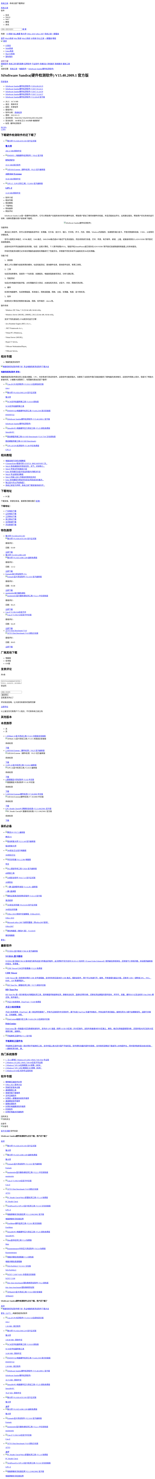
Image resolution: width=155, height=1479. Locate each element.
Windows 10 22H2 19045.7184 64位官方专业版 (24, 1063)
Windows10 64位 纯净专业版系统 (19, 1071)
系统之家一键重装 (51, 34)
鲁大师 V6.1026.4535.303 (15, 536)
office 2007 (40, 34)
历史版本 (4, 82)
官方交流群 (5, 1131)
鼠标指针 (9, 57)
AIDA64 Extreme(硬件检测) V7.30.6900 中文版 (24, 794)
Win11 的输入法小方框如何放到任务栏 (20, 477)
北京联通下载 (10, 522)
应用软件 (27, 64)
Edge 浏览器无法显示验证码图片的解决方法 (23, 472)
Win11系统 (26, 38)
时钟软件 (9, 1109)
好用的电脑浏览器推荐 (14, 1112)
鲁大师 (23, 34)
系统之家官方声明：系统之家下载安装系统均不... (25, 485)
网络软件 (4, 64)
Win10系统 (9, 38)
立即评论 (4, 707)
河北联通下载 (10, 525)
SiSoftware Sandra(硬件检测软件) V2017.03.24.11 (24, 89)
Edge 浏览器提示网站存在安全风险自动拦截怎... (24, 480)
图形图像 (20, 64)
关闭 (3, 1141)
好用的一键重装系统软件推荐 (17, 1098)
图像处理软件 (10, 1104)
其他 (5, 41)
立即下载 (9, 552)
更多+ (18, 372)
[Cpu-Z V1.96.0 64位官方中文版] (18, 615)
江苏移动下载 (10, 516)
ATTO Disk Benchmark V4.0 (16, 631)
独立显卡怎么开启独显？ (15, 483)
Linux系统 (9, 51)
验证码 (3, 686)
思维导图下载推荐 (12, 1093)
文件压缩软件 (10, 1096)
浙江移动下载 (10, 519)
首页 (3, 38)
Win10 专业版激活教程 (14, 474)
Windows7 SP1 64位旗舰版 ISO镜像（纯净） (23, 1065)
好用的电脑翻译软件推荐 (15, 1106)
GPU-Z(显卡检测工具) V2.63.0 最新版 (21, 765)
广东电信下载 (10, 511)
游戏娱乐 (50, 64)
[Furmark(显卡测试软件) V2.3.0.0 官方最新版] (23, 577)
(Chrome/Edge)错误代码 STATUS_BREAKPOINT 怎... (26, 463)
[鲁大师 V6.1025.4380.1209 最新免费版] (21, 558)
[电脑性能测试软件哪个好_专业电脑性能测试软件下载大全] (25, 1309)
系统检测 (18, 112)
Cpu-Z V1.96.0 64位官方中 (15, 612)
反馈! (38, 501)
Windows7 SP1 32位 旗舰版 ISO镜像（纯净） (23, 1068)
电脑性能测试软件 (8, 372)
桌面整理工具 (10, 1090)
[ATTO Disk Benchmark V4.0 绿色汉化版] (21, 633)
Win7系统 (17, 38)
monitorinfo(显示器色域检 (15, 593)
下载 (7, 748)
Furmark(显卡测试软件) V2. (16, 574)
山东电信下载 (10, 514)
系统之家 (4, 3)
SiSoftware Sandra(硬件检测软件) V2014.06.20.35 (24, 86)
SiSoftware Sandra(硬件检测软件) (41, 69)
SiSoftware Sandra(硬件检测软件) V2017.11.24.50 (24, 92)
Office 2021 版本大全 (13, 1085)
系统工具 (12, 64)
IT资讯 (8, 46)
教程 (54, 38)
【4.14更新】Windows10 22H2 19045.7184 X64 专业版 (27, 1060)
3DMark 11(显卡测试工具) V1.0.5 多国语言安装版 (25, 736)
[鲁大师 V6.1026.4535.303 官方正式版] (20, 539)
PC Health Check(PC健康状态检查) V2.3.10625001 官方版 (28, 809)
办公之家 (40, 38)
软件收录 (14, 1131)
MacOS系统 (10, 54)
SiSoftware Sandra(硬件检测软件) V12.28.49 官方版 (25, 97)
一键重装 (48, 38)
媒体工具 (66, 64)
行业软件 (35, 64)
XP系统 (34, 38)
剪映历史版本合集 (12, 1087)
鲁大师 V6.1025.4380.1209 (15, 555)
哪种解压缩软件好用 (13, 1082)
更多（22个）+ (7, 1313)
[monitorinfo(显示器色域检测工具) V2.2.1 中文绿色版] (26, 596)
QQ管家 (9, 34)
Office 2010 (31, 34)
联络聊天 (58, 64)
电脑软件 (22, 69)
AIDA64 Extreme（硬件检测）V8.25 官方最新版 (25, 751)
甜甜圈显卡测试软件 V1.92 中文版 (19, 780)
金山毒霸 (16, 34)
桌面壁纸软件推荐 (12, 1101)
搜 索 (24, 29)
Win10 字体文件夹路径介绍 (16, 469)
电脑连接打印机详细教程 (15, 461)
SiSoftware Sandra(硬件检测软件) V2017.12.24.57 (24, 94)
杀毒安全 (43, 64)
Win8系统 (9, 48)
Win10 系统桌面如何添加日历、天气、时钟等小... (25, 466)
